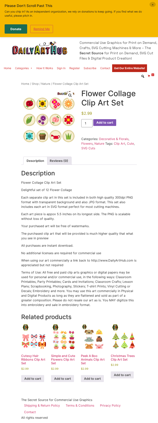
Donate (15, 29)
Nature (45, 84)
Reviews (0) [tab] (59, 161)
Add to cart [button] (32, 379)
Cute (130, 143)
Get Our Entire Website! (129, 68)
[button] (70, 95)
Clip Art (119, 143)
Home (7, 68)
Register (74, 68)
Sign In (61, 68)
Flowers (87, 143)
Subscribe (90, 68)
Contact (105, 68)
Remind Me (42, 29)
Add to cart (104, 122)
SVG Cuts (88, 148)
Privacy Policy (110, 405)
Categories (22, 68)
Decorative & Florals (114, 139)
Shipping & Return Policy (42, 405)
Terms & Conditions (80, 405)
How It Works (44, 68)
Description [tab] (35, 161)
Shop (35, 84)
